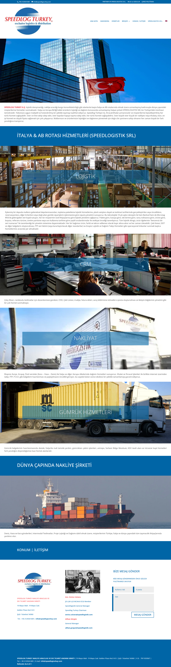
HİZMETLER (115, 21)
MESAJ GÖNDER (142, 614)
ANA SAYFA (94, 21)
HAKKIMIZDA (104, 21)
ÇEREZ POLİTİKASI (148, 2)
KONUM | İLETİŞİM (139, 21)
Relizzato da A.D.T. (24, 664)
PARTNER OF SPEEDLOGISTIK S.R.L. (114, 2)
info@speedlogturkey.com (46, 619)
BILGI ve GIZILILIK (134, 2)
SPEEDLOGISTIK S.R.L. (155, 21)
